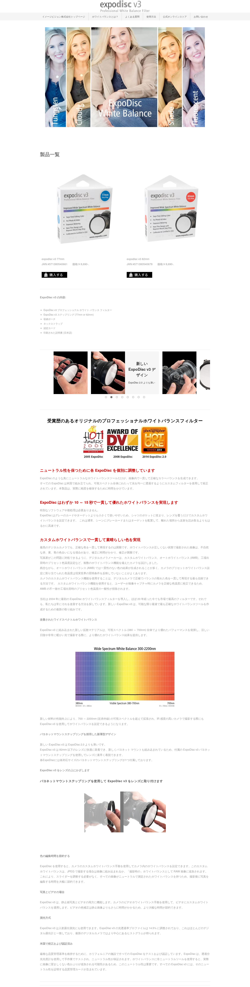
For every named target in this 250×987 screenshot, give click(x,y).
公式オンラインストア (175, 16)
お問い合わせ (201, 16)
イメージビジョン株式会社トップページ (63, 16)
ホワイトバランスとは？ (105, 16)
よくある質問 (132, 16)
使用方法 (151, 16)
